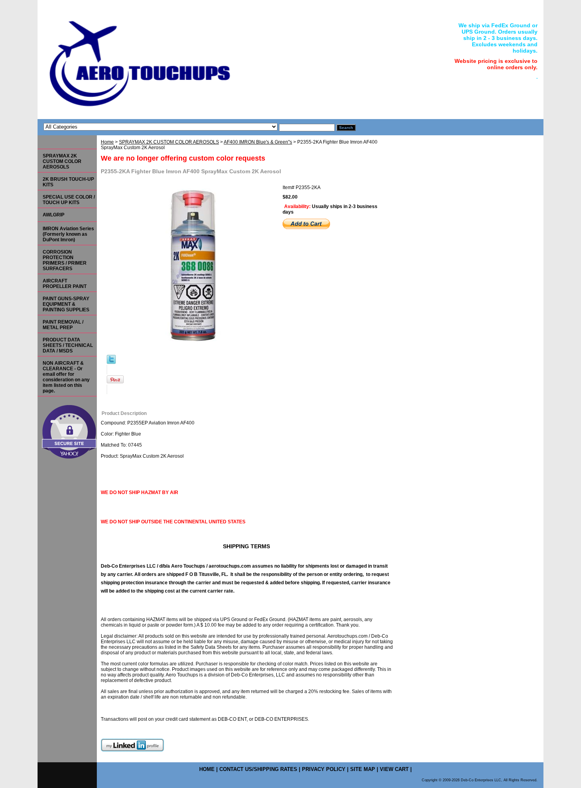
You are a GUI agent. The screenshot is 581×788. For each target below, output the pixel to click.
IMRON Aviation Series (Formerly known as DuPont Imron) (68, 234)
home (207, 769)
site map (362, 769)
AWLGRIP (53, 215)
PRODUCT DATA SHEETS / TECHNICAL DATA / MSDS (68, 345)
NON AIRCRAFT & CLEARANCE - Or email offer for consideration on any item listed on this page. (66, 377)
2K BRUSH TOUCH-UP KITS (68, 182)
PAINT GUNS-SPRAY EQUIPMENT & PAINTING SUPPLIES (66, 304)
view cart (394, 769)
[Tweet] (111, 362)
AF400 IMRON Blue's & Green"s (258, 142)
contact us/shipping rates (258, 769)
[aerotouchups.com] (136, 62)
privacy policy (323, 769)
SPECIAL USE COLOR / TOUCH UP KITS (69, 199)
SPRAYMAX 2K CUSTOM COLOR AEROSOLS (169, 142)
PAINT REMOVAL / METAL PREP (63, 324)
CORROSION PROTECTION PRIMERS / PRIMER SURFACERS (65, 260)
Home (107, 142)
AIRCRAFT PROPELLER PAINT (65, 283)
